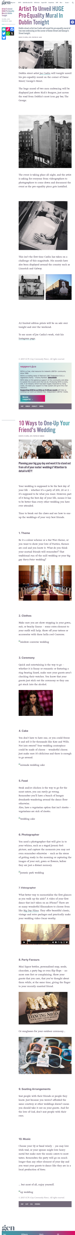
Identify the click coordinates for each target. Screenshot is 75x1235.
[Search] (73, 3)
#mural (41, 406)
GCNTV (19, 3)
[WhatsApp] (8, 33)
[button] (72, 22)
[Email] (4, 29)
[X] (12, 33)
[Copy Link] (8, 29)
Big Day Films (31, 910)
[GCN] (8, 1230)
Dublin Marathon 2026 (27, 3)
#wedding (37, 1204)
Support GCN (44, 3)
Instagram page (27, 338)
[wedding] (45, 449)
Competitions (51, 3)
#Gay (22, 1204)
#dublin (27, 406)
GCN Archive (36, 3)
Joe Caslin (45, 73)
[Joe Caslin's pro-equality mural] (45, 55)
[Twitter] (4, 33)
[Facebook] (12, 29)
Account (67, 3)
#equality (34, 406)
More (61, 3)
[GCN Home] (6, 3)
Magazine (13, 3)
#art (22, 406)
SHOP (57, 3)
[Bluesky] (4, 37)
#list (26, 1204)
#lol (31, 1204)
